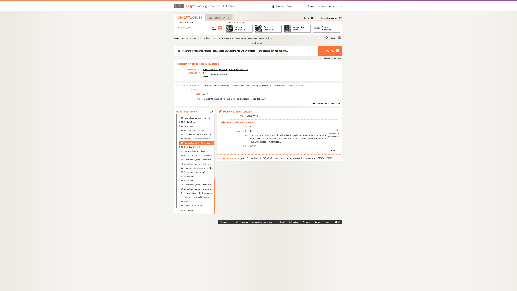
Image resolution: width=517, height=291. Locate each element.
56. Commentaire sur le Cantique (194, 172)
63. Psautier (186, 201)
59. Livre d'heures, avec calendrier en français (197, 184)
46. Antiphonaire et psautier (192, 130)
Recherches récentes (328, 18)
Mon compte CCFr (283, 6)
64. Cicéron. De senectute (191, 205)
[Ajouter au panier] (328, 51)
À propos (311, 6)
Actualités (322, 6)
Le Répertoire (219, 17)
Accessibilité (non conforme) (263, 222)
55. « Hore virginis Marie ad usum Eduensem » (197, 168)
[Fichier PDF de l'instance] (338, 50)
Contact (332, 6)
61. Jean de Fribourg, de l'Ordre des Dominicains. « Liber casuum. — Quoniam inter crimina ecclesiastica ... (197, 193)
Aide (340, 6)
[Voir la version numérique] (333, 133)
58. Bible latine (187, 180)
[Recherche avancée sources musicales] (317, 28)
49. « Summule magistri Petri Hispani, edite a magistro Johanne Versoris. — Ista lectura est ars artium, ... (197, 143)
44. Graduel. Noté (188, 122)
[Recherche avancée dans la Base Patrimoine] (259, 28)
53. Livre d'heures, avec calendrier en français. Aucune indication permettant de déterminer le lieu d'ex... (197, 159)
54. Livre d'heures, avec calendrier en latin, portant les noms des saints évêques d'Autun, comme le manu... (196, 163)
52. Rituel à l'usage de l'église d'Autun (196, 155)
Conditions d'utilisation (289, 222)
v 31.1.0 (337, 222)
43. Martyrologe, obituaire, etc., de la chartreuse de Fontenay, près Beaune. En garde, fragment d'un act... (196, 118)
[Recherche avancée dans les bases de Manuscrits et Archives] (288, 28)
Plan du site (224, 222)
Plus (333, 150)
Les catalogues (190, 17)
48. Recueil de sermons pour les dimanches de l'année (197, 138)
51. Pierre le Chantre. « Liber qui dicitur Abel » (197, 151)
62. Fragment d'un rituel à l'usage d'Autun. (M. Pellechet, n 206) (197, 197)
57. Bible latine (187, 176)
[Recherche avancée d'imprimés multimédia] (230, 28)
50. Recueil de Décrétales (191, 147)
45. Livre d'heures (188, 126)
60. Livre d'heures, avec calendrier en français (197, 189)
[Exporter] (332, 50)
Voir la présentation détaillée (324, 103)
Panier (307, 18)
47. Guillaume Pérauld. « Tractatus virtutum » (197, 134)
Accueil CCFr (179, 38)
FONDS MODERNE (185, 210)
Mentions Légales (241, 222)
